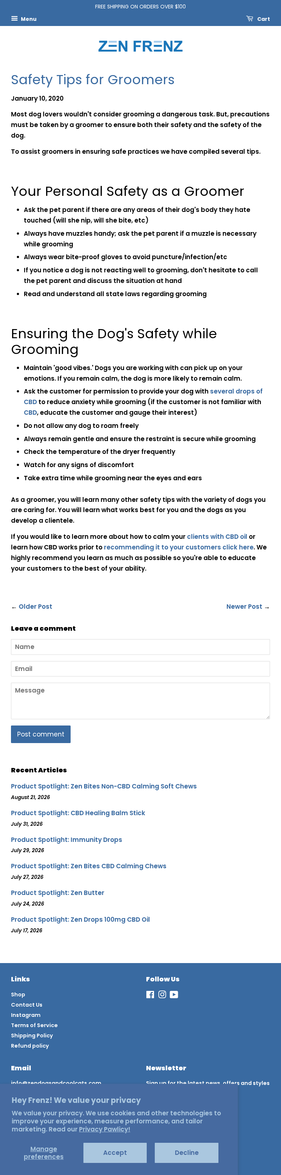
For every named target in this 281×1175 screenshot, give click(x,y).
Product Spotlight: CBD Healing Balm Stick (78, 813)
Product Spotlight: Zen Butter (57, 892)
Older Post (35, 606)
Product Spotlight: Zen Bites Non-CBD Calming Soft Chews (104, 786)
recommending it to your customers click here (179, 547)
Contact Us (26, 1004)
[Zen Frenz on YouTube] (174, 996)
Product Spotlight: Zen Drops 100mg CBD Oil (80, 919)
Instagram (26, 1015)
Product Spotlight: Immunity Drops (66, 839)
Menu (28, 18)
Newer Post (244, 606)
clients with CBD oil (218, 536)
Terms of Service (34, 1025)
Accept (115, 1152)
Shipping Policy (32, 1035)
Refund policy (30, 1045)
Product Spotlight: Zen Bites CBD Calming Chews (88, 866)
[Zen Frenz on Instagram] (162, 996)
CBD (30, 412)
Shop (18, 994)
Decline (187, 1152)
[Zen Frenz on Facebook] (150, 996)
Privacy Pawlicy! (104, 1129)
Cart (263, 18)
